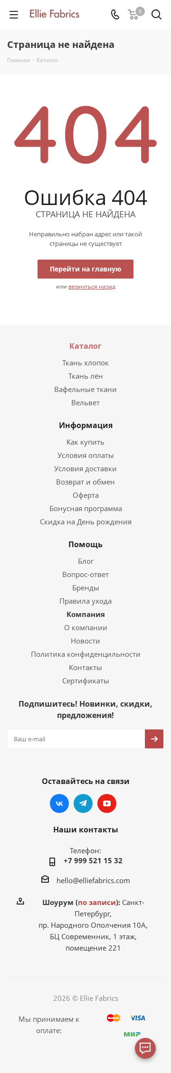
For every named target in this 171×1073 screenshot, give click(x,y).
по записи (97, 902)
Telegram (83, 803)
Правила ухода (85, 601)
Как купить (85, 442)
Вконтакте (59, 803)
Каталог (85, 346)
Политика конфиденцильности (86, 654)
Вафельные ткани (85, 389)
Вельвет (85, 402)
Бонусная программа (85, 508)
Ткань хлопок (85, 362)
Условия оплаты (85, 455)
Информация (86, 425)
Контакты (85, 667)
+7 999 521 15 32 (93, 860)
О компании (85, 627)
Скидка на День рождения (86, 521)
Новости (85, 640)
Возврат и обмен (85, 481)
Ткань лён (85, 376)
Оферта (86, 495)
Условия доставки (85, 468)
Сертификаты (85, 680)
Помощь (85, 544)
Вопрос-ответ (85, 574)
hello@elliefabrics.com (93, 880)
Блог (86, 561)
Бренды (85, 587)
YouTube (106, 803)
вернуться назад (91, 286)
